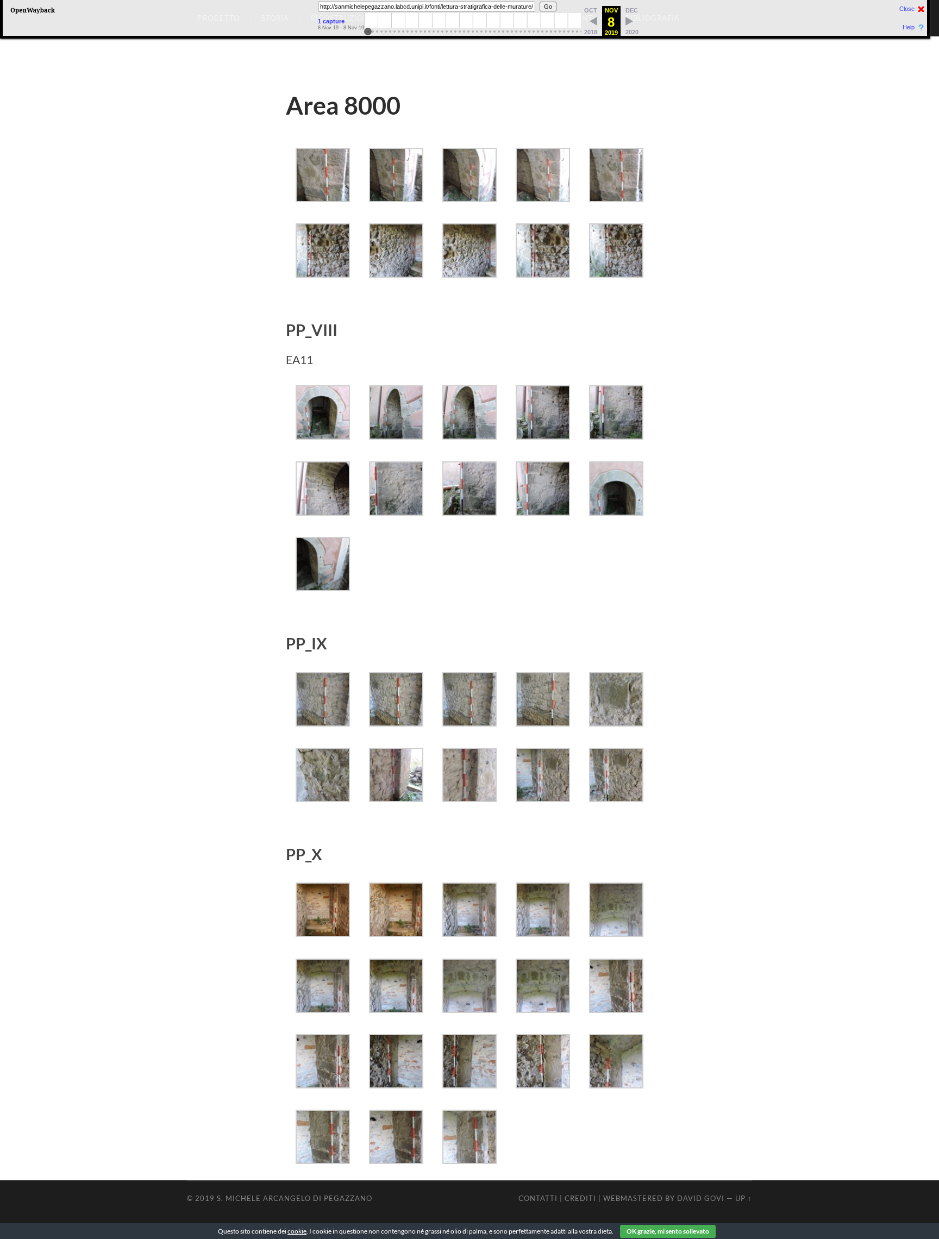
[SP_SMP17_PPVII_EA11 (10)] (469, 511)
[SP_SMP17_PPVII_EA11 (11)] (543, 511)
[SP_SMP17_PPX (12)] (396, 1084)
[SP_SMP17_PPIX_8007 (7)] (396, 798)
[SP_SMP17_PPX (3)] (469, 933)
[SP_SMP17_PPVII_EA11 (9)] (396, 511)
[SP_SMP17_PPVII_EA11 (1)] (323, 435)
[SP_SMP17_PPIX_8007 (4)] (543, 722)
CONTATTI (538, 1198)
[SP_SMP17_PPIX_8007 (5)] (616, 722)
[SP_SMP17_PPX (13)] (469, 1084)
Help (909, 27)
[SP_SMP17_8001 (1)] (323, 198)
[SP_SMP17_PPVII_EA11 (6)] (543, 435)
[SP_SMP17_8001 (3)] (469, 198)
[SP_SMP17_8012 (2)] (396, 273)
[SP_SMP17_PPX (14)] (543, 1084)
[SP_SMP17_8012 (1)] (323, 273)
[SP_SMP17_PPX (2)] (396, 933)
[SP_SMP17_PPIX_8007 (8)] (469, 798)
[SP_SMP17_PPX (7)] (396, 1009)
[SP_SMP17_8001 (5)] (616, 198)
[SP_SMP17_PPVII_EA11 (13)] (323, 587)
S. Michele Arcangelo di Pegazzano (294, 1198)
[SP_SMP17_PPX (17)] (396, 1160)
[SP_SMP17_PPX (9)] (543, 1009)
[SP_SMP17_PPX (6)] (323, 1009)
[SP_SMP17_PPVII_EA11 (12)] (616, 511)
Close (907, 9)
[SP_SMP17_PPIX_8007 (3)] (469, 722)
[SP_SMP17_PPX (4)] (543, 933)
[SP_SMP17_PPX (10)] (616, 1009)
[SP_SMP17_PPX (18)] (469, 1160)
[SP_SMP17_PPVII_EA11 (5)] (469, 435)
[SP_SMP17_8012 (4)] (543, 273)
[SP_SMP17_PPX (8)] (469, 1009)
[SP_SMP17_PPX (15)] (616, 1084)
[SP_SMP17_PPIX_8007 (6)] (323, 798)
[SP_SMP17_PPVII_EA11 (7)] (616, 435)
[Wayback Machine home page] (32, 13)
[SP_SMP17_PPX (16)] (323, 1160)
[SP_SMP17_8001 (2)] (396, 198)
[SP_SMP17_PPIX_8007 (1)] (323, 722)
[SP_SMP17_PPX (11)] (323, 1084)
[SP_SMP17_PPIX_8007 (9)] (543, 798)
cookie (296, 1231)
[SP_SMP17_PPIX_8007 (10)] (616, 798)
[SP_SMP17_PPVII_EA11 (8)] (323, 511)
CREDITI (580, 1198)
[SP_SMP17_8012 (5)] (616, 273)
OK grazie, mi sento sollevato (668, 1231)
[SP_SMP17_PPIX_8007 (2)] (396, 722)
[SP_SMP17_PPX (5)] (616, 933)
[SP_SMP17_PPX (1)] (323, 933)
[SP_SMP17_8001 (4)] (543, 198)
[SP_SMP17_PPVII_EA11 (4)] (396, 435)
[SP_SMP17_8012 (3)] (469, 273)
